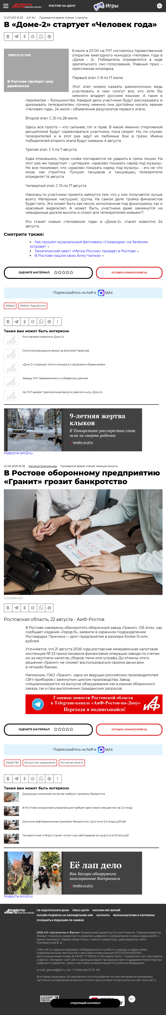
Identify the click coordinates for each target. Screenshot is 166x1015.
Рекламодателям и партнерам (134, 915)
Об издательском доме (53, 910)
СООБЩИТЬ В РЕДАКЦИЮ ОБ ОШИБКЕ (60, 920)
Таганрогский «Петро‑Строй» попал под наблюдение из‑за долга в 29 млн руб (75, 835)
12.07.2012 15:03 (13, 17)
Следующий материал (85, 1003)
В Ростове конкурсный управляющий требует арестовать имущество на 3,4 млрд (77, 807)
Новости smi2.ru (18, 453)
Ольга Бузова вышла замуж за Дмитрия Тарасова (55, 350)
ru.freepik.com (13, 597)
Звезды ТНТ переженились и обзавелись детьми (55, 378)
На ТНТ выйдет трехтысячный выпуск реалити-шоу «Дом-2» (62, 392)
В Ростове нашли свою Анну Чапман (68, 256)
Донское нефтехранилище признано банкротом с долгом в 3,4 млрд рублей (74, 821)
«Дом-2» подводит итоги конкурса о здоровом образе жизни (63, 364)
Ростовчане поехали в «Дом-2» (43, 336)
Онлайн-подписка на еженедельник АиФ (65, 915)
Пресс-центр (80, 910)
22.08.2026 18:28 (14, 466)
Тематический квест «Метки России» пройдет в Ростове (85, 251)
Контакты (103, 915)
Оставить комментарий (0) (129, 272)
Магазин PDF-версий (106, 910)
